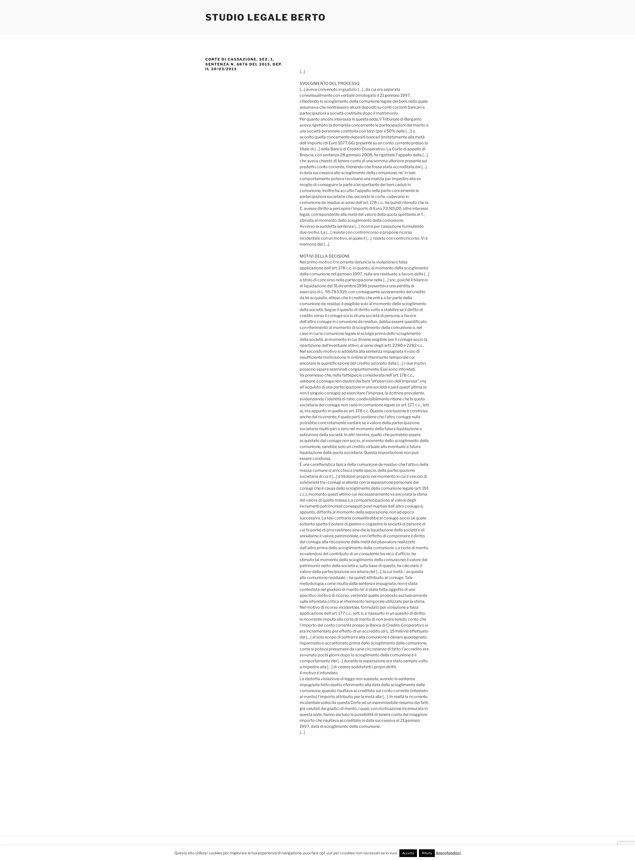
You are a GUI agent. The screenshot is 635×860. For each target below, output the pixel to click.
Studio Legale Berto (265, 17)
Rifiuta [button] (427, 853)
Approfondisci (448, 853)
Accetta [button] (408, 853)
